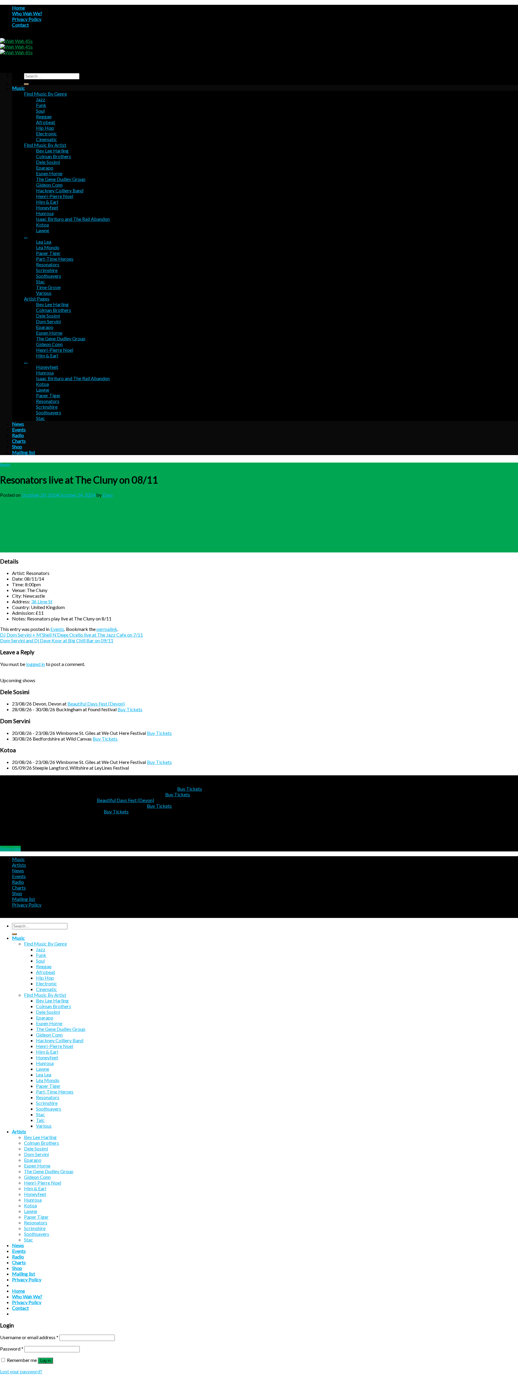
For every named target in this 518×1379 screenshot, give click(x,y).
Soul (40, 111)
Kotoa (42, 224)
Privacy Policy (26, 19)
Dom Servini (48, 321)
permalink (107, 629)
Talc (40, 1120)
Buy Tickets (130, 709)
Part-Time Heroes (54, 259)
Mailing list (23, 452)
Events (19, 429)
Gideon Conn (49, 185)
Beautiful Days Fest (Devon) (96, 703)
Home (18, 7)
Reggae (44, 116)
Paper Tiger (48, 253)
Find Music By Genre (45, 93)
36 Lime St (41, 601)
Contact (20, 25)
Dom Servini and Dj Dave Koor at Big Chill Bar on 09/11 (56, 640)
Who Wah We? (27, 13)
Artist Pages (36, 298)
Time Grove (48, 287)
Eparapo (44, 167)
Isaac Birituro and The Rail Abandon (73, 219)
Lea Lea (43, 241)
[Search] (26, 84)
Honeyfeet (47, 207)
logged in (35, 664)
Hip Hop (45, 128)
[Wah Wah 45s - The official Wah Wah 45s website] (16, 46)
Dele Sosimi (48, 162)
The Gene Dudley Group (60, 179)
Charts (19, 441)
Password (11, 1348)
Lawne (42, 230)
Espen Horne (49, 173)
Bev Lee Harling (52, 150)
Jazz (40, 99)
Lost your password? (21, 1371)
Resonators (47, 264)
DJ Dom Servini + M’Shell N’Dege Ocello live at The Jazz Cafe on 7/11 (71, 635)
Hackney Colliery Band (59, 190)
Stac (40, 281)
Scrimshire (47, 270)
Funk (41, 105)
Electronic (46, 133)
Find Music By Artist (45, 145)
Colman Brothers (53, 156)
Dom (108, 495)
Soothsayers (48, 276)
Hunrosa (45, 213)
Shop (17, 446)
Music (18, 88)
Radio (18, 435)
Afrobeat (45, 122)
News (18, 424)
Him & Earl (47, 202)
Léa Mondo (47, 247)
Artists (19, 865)
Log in (45, 1360)
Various (44, 293)
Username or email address (29, 1337)
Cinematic (46, 139)
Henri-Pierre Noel (54, 196)
